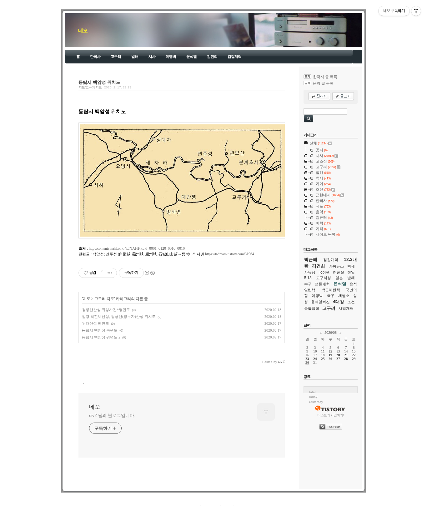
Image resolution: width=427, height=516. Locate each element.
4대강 (338, 301)
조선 (351, 302)
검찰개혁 (234, 56)
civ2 (177, 511)
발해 (134, 56)
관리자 (240, 504)
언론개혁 (322, 284)
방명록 (227, 504)
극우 (330, 295)
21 (346, 355)
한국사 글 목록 (325, 77)
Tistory (248, 511)
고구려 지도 (104, 299)
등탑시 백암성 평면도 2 (101, 337)
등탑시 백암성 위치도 (99, 82)
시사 (151, 56)
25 (323, 359)
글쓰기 (253, 504)
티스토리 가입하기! (330, 415)
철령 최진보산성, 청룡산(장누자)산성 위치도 (119, 316)
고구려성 (323, 278)
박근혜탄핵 (330, 290)
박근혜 (310, 259)
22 (354, 355)
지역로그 (176, 504)
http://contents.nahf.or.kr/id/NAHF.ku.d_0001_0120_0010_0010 (137, 248)
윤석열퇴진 (320, 302)
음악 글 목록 (323, 83)
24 (315, 359)
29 (354, 359)
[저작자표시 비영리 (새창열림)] (149, 272)
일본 (339, 278)
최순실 (338, 272)
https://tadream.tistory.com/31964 (229, 254)
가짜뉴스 (336, 266)
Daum (216, 511)
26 (330, 359)
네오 (83, 30)
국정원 (324, 272)
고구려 (116, 56)
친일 (351, 272)
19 (330, 355)
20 (338, 355)
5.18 (308, 278)
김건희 (212, 56)
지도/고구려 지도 (90, 87)
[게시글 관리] (110, 273)
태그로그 (192, 504)
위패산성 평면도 (95, 323)
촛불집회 (311, 308)
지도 (86, 299)
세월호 (343, 295)
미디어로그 (210, 504)
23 (307, 359)
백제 (351, 266)
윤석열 (191, 56)
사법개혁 (346, 308)
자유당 (309, 272)
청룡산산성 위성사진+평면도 (106, 310)
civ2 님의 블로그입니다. (112, 415)
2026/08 (330, 332)
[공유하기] (102, 273)
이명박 (171, 56)
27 (338, 359)
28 (346, 359)
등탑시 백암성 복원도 (100, 330)
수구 (308, 284)
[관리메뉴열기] (416, 11)
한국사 (95, 56)
